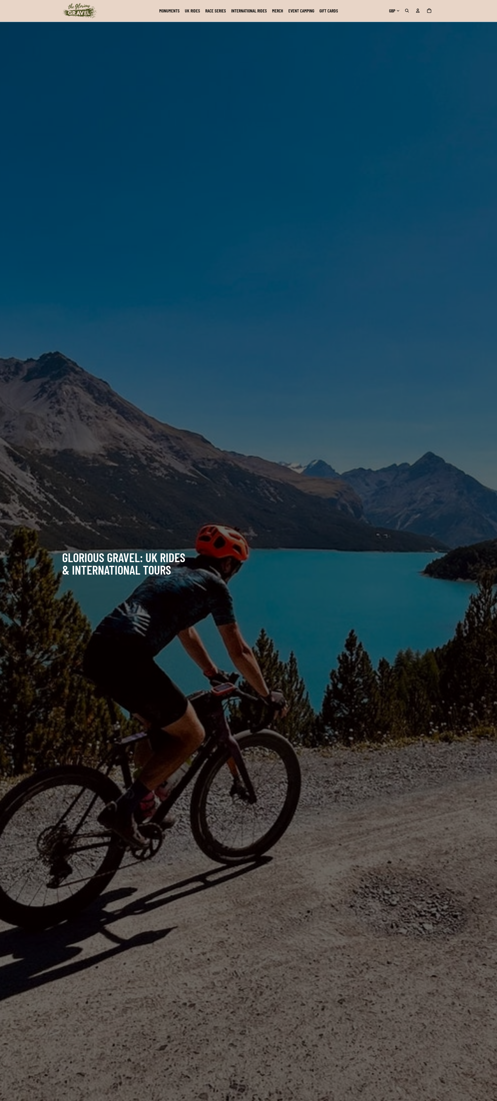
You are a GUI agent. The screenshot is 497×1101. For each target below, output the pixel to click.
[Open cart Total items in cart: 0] (429, 10)
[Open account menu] (417, 10)
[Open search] (407, 10)
